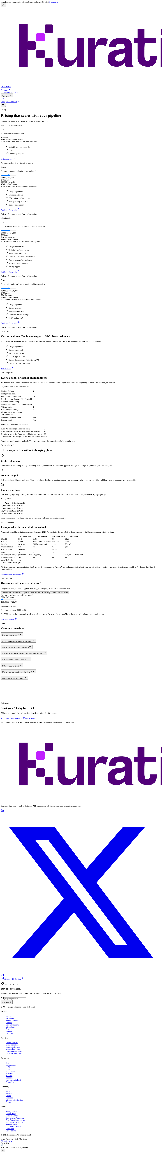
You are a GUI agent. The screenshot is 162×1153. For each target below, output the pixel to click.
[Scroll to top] (3, 1150)
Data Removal (11, 1131)
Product (6, 87)
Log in (3, 98)
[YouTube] (2, 976)
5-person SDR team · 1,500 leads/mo (36, 593)
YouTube (9, 1078)
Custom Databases (13, 1047)
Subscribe (5, 1003)
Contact (9, 1102)
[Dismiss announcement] (3, 5)
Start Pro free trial (7, 619)
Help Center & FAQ (13, 1080)
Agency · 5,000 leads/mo (59, 593)
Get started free (6, 159)
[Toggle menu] (3, 105)
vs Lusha (9, 1076)
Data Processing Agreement (16, 1120)
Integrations (10, 1027)
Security (9, 1094)
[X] (81, 972)
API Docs (9, 1031)
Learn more (54, 2)
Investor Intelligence (13, 1049)
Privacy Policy (11, 1111)
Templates (9, 1033)
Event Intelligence (12, 1045)
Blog (7, 1063)
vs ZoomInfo (10, 1071)
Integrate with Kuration (12, 979)
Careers (8, 1096)
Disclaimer (10, 1129)
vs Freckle (9, 1074)
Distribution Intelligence (15, 1051)
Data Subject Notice (13, 1126)
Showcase (12, 92)
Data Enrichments (12, 1025)
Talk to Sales (6, 369)
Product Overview (12, 1021)
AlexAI (8, 1016)
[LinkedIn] (2, 811)
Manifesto (9, 1098)
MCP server (10, 1018)
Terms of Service (12, 1116)
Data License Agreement (15, 1118)
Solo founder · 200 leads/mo (11, 593)
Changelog (10, 1082)
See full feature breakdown (11, 574)
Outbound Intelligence (14, 1053)
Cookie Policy (11, 1114)
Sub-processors (11, 1124)
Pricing (3, 92)
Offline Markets (12, 1043)
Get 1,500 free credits (9, 102)
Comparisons (11, 1065)
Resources (5, 96)
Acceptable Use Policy (14, 1122)
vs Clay (8, 1067)
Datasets (9, 1029)
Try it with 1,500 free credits (11, 718)
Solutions (4, 90)
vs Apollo (9, 1069)
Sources (9, 1023)
